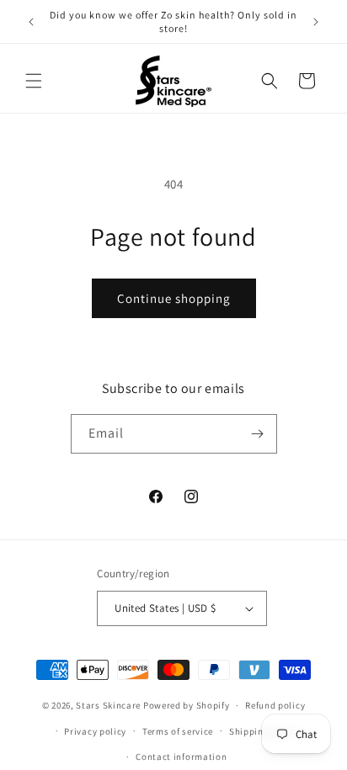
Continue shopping (174, 298)
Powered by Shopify (186, 705)
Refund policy (275, 705)
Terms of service (177, 731)
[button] (33, 80)
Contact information (181, 756)
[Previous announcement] (31, 21)
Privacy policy (95, 731)
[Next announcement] (315, 21)
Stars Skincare (108, 705)
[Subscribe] (257, 434)
